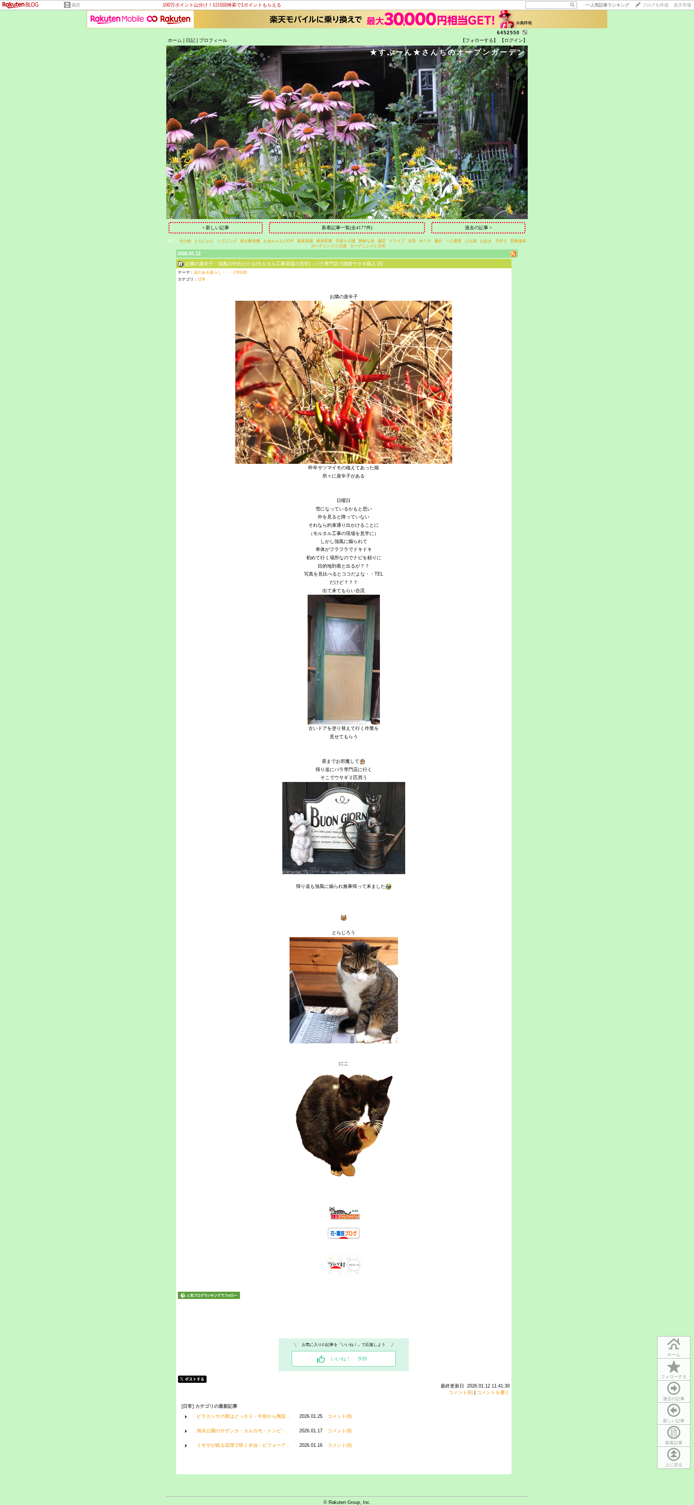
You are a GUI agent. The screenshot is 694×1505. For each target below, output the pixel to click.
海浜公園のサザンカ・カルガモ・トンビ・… (244, 1430)
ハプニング (227, 241)
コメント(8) (339, 1416)
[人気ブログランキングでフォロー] (209, 1297)
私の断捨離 (250, 241)
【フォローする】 (479, 40)
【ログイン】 (514, 40)
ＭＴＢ (425, 241)
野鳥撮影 (518, 241)
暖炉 (438, 241)
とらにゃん (204, 241)
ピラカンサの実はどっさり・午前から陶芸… (244, 1416)
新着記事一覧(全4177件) (347, 227)
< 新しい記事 (215, 227)
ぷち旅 (471, 241)
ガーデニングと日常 (368, 246)
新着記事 (673, 1442)
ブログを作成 (655, 5)
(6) (380, 263)
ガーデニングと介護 (329, 246)
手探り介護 (345, 241)
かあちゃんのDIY (279, 241)
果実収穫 (324, 241)
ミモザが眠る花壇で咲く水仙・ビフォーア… (244, 1445)
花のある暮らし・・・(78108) (220, 272)
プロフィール (213, 40)
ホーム (175, 40)
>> (607, 5)
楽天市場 (682, 5)
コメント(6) (461, 1392)
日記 (190, 40)
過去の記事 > (478, 227)
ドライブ (397, 241)
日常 (412, 241)
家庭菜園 (305, 241)
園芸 (76, 5)
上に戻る (673, 1464)
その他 (185, 241)
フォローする (674, 1376)
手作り (501, 241)
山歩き (486, 241)
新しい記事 (674, 1420)
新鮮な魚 (366, 241)
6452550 (508, 32)
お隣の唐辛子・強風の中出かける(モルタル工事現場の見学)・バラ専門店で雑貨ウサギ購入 (280, 263)
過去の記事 (674, 1398)
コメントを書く (493, 1392)
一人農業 (454, 241)
